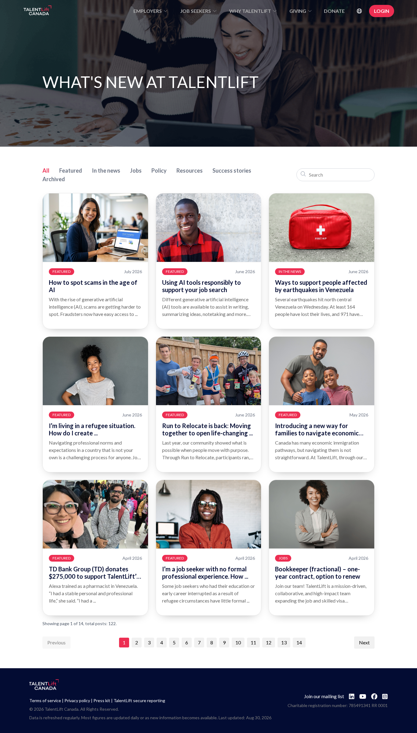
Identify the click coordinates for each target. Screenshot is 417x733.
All (45, 170)
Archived (53, 179)
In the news (106, 170)
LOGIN (381, 11)
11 (253, 642)
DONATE (334, 11)
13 (284, 642)
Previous (56, 642)
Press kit (101, 700)
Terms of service (45, 700)
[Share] (138, 203)
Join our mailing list (324, 696)
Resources (189, 170)
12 (268, 642)
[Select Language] (359, 10)
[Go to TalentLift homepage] (37, 11)
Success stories (231, 170)
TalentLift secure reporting (139, 700)
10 (238, 642)
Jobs (136, 170)
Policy (159, 170)
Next (364, 642)
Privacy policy (77, 700)
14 (299, 642)
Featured (70, 170)
